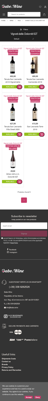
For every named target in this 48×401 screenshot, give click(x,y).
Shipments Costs (9, 358)
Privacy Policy (7, 367)
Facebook (12, 249)
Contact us (6, 361)
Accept (29, 397)
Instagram (13, 252)
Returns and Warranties (11, 370)
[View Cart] (45, 14)
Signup (24, 233)
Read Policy (14, 243)
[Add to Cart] (19, 87)
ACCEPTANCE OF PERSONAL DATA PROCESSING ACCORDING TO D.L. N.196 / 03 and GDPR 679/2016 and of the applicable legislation (24, 240)
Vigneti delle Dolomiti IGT (13, 48)
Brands (5, 364)
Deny (38, 397)
